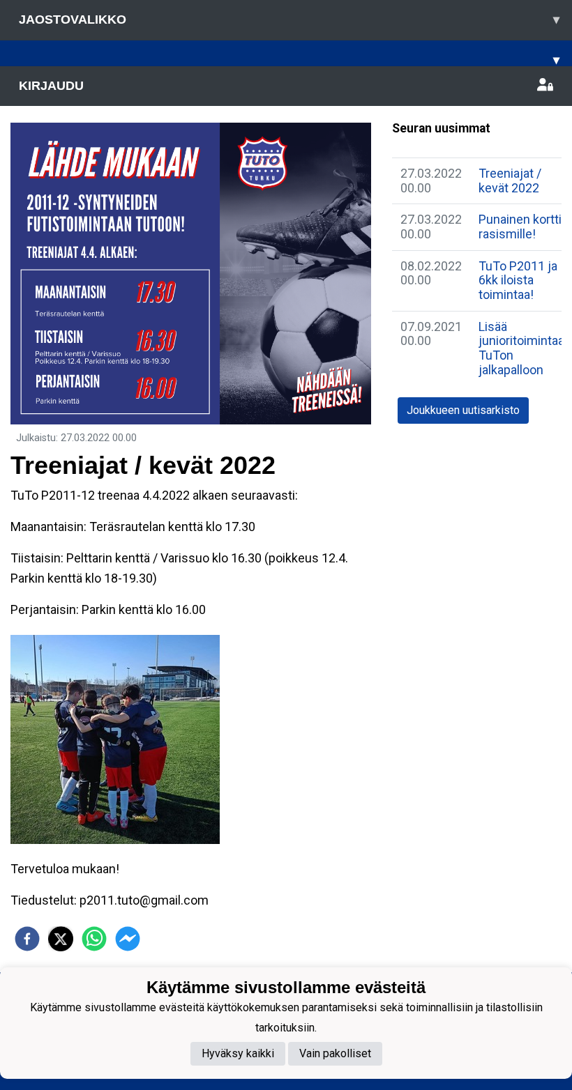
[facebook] (27, 938)
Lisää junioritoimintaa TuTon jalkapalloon (521, 348)
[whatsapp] (94, 938)
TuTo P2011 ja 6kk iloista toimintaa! (518, 280)
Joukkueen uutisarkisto (463, 410)
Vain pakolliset (335, 1053)
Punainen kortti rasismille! (520, 226)
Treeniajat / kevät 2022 (510, 180)
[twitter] (60, 938)
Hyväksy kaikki (238, 1053)
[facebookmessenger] (127, 938)
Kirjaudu (51, 86)
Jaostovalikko (289, 19)
